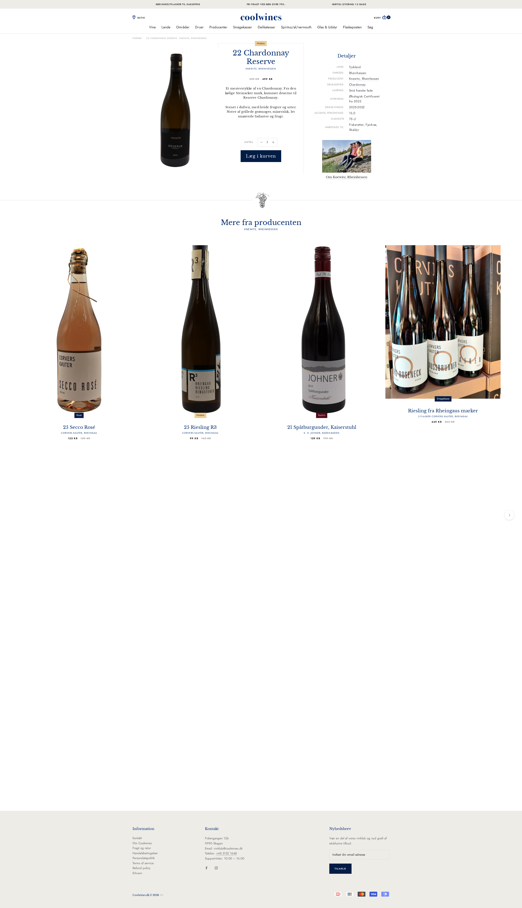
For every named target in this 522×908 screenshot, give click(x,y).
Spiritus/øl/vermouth (296, 27)
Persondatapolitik (144, 858)
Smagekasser (242, 27)
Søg (370, 27)
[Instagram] (216, 867)
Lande (165, 27)
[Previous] (12, 515)
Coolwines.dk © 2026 (146, 895)
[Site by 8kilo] (162, 895)
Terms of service (143, 863)
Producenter (218, 27)
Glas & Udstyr (327, 27)
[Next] (509, 515)
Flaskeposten (352, 27)
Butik (140, 17)
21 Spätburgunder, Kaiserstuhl (321, 430)
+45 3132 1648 (226, 853)
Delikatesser (266, 27)
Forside (137, 38)
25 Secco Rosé (79, 430)
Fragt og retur (142, 848)
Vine (152, 27)
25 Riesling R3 (200, 430)
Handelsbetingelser (145, 853)
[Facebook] (206, 867)
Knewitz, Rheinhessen (364, 78)
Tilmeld (340, 868)
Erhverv (137, 873)
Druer (199, 27)
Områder (182, 27)
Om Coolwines (142, 843)
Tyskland (355, 67)
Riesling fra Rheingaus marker (443, 413)
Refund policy (141, 868)
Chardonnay (357, 84)
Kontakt (137, 838)
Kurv (381, 17)
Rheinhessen (357, 73)
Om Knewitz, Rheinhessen (346, 177)
